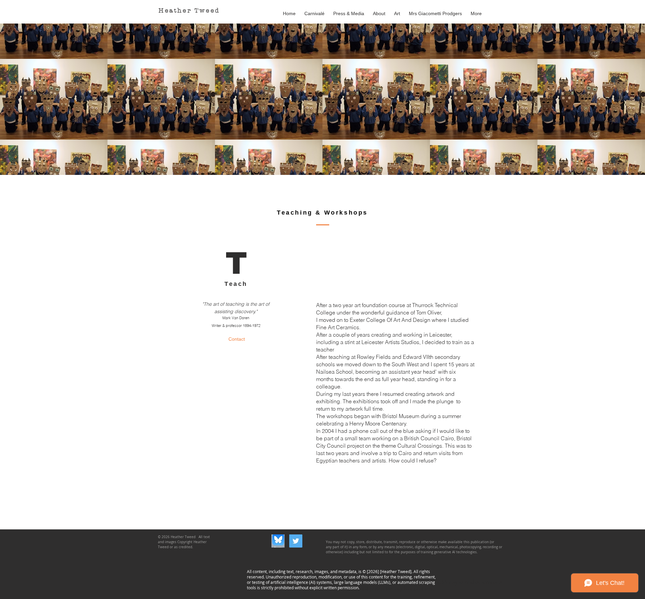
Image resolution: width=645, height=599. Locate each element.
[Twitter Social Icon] (295, 541)
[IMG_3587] (278, 541)
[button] (397, 10)
